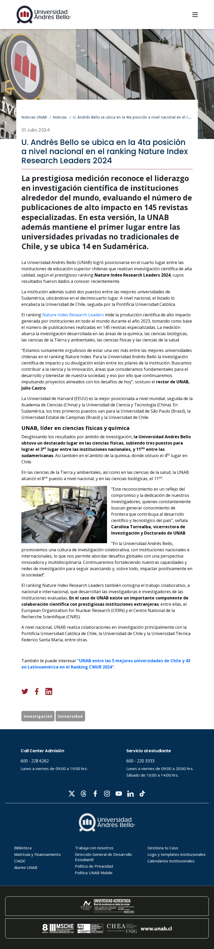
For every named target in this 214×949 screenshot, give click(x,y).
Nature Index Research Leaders (73, 315)
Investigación (38, 716)
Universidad (70, 716)
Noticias (60, 117)
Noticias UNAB (34, 117)
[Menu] (195, 15)
